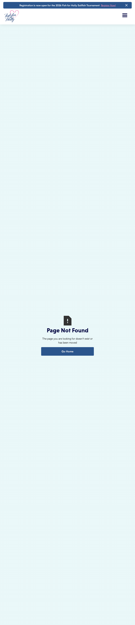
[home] (11, 15)
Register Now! (108, 5)
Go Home (67, 351)
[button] (125, 15)
